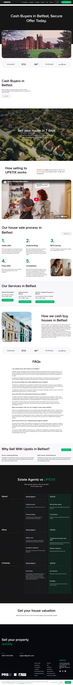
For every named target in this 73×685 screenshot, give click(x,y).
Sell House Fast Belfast (25, 301)
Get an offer (6, 96)
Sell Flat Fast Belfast (8, 300)
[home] (6, 2)
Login (57, 2)
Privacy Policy (21, 683)
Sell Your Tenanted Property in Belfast (45, 301)
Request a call (66, 233)
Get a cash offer (66, 449)
